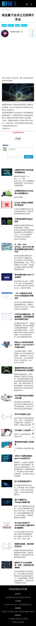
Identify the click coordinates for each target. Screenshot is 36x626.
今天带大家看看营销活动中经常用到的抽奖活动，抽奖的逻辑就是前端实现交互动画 (23, 211)
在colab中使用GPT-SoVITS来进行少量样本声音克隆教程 (24, 525)
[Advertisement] (18, 56)
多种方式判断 (18, 197)
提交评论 (28, 157)
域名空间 (28, 604)
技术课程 (21, 597)
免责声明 (21, 622)
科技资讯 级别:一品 (16, 32)
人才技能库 (11, 619)
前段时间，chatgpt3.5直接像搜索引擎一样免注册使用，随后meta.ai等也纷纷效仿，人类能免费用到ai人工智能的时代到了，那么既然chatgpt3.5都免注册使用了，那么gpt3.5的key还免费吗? (24, 469)
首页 (3, 10)
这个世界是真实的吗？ (23, 481)
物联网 (17, 25)
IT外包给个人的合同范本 (24, 430)
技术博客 (9, 597)
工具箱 (19, 604)
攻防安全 (11, 25)
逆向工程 (24, 25)
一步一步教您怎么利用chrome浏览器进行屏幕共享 (24, 295)
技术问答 (15, 597)
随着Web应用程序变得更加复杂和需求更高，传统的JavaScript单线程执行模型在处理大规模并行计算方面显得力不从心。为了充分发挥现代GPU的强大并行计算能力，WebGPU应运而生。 (24, 232)
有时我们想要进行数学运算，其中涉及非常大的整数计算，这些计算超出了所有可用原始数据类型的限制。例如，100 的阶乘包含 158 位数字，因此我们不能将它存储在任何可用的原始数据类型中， (24, 262)
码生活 (4, 25)
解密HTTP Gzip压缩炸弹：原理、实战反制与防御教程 (24, 565)
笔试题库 (25, 619)
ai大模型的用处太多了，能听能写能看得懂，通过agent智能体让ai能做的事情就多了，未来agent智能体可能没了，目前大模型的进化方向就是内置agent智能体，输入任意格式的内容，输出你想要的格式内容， (24, 330)
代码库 (16, 612)
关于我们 (15, 622)
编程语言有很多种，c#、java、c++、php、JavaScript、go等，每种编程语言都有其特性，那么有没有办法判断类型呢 (24, 180)
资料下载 (27, 597)
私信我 (32, 33)
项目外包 (19, 619)
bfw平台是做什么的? (23, 414)
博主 (7, 10)
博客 (15, 4)
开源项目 (22, 612)
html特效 (11, 612)
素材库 (32, 612)
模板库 (27, 612)
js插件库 (4, 612)
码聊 (23, 604)
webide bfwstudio (11, 604)
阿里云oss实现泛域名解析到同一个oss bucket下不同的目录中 (24, 344)
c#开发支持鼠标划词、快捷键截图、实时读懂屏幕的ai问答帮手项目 (24, 316)
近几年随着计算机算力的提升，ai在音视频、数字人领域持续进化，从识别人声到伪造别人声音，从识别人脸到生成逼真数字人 (24, 489)
